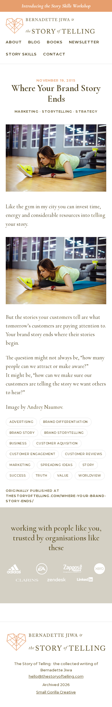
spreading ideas (56, 465)
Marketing (26, 111)
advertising (21, 422)
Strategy (86, 111)
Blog (34, 42)
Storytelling (57, 111)
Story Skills (21, 54)
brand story (21, 433)
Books (55, 42)
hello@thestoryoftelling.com (56, 676)
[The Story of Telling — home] (50, 26)
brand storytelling (64, 433)
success (17, 475)
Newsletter (84, 42)
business (17, 443)
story (88, 465)
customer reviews (83, 454)
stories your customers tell (51, 317)
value (63, 475)
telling (98, 215)
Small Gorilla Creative (56, 692)
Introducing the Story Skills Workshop (56, 6)
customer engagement (32, 454)
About (14, 42)
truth (41, 475)
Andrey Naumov (44, 407)
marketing (20, 465)
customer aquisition (57, 443)
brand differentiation (65, 422)
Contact (54, 54)
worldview (89, 475)
